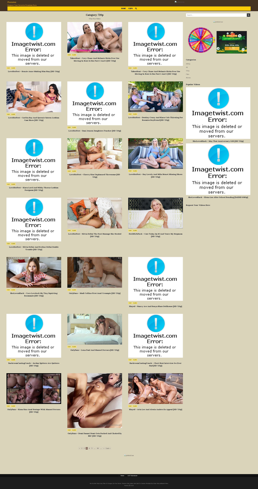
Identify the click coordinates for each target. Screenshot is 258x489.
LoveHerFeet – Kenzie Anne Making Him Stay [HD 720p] (34, 71)
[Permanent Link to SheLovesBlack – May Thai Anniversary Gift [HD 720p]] (218, 113)
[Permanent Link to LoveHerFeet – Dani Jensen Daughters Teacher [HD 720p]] (94, 103)
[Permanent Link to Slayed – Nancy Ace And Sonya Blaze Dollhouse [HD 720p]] (155, 279)
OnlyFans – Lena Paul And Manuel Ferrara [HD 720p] (94, 350)
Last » (108, 448)
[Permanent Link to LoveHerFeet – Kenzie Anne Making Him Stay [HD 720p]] (33, 44)
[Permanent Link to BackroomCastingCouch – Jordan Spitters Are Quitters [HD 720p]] (33, 336)
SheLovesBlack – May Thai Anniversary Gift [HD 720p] (218, 141)
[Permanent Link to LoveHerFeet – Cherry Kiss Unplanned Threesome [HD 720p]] (94, 153)
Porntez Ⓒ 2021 (129, 485)
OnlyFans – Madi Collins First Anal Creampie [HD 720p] (94, 293)
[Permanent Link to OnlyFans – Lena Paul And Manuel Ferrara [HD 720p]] (94, 329)
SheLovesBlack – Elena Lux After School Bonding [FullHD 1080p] (218, 197)
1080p (188, 64)
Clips (130, 8)
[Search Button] (136, 8)
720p (8, 68)
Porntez (11, 2)
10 (98, 448)
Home (123, 8)
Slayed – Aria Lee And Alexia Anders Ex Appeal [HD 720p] (155, 409)
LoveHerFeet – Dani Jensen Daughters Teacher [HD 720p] (94, 131)
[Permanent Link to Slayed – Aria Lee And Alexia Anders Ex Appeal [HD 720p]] (155, 388)
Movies (188, 78)
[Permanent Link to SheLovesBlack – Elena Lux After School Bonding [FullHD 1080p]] (218, 169)
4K (187, 67)
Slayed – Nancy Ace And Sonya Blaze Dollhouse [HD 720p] (155, 306)
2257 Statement (132, 476)
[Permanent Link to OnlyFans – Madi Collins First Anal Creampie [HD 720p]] (94, 272)
